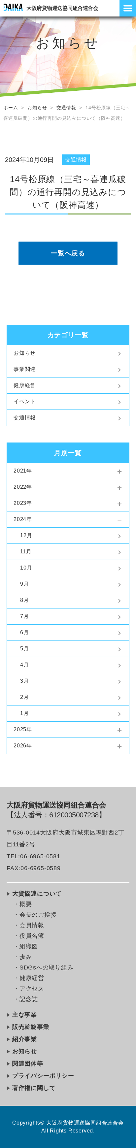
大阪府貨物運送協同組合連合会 (62, 8)
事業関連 (25, 369)
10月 (26, 568)
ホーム (10, 107)
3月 (24, 681)
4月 (24, 665)
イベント (25, 401)
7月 (24, 616)
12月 (26, 535)
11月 (25, 551)
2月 (24, 697)
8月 (24, 600)
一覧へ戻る (68, 253)
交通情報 (66, 107)
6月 (24, 632)
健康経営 (25, 385)
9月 (24, 584)
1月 (24, 713)
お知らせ (37, 107)
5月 (24, 648)
